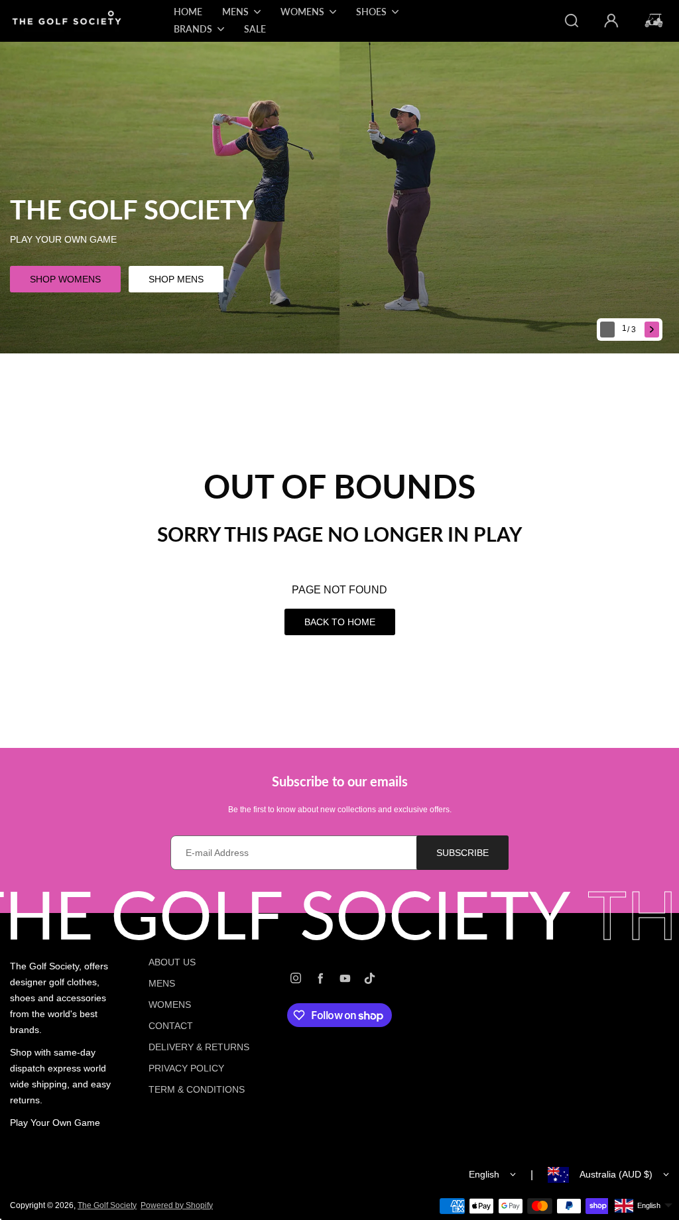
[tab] (630, 330)
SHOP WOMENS (65, 279)
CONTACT (171, 1025)
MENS (162, 983)
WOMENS (170, 1004)
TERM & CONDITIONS (197, 1089)
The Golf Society (107, 1205)
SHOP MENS (176, 279)
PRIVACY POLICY (186, 1068)
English (484, 1174)
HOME (188, 11)
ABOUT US (172, 962)
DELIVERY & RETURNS (199, 1047)
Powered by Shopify (177, 1205)
